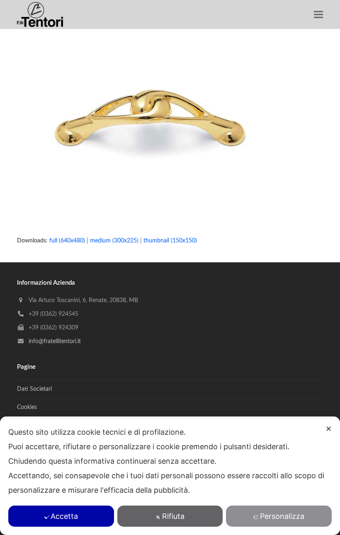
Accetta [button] (64, 516)
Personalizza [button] (282, 516)
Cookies (27, 407)
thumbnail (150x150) (170, 241)
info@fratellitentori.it (55, 341)
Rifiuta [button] (173, 516)
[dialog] (170, 475)
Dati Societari (34, 389)
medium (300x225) (114, 241)
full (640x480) (67, 241)
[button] (318, 14)
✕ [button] (328, 428)
